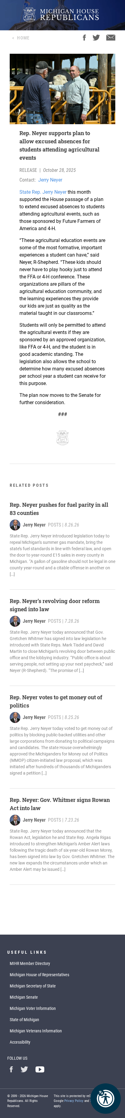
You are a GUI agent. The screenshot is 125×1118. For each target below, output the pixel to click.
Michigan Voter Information (33, 1008)
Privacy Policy (73, 1101)
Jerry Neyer (50, 180)
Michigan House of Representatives (39, 974)
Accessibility (20, 1042)
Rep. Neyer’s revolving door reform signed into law (55, 605)
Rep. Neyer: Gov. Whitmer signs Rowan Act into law (60, 804)
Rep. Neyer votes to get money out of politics (56, 701)
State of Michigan (24, 1019)
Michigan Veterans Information (36, 1030)
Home (23, 38)
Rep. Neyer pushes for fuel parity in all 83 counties (59, 508)
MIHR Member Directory (30, 963)
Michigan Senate (24, 997)
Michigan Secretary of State (33, 985)
